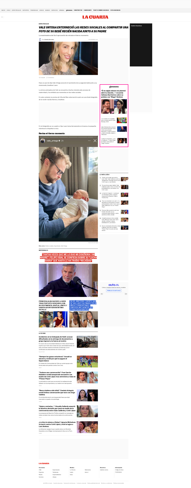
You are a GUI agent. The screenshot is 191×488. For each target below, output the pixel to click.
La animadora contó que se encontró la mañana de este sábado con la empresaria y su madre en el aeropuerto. (55, 382)
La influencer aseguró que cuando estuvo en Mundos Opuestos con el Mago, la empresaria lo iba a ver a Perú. (55, 430)
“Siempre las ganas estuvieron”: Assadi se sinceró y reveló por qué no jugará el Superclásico (55, 359)
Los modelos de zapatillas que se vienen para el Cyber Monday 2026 (108, 120)
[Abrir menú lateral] (2, 17)
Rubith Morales (49, 39)
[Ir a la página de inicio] (95, 17)
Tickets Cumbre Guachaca (101, 10)
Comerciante (88, 10)
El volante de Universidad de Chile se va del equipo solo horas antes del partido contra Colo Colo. (56, 364)
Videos (41, 10)
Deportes (26, 10)
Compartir (42, 77)
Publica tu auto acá (113, 290)
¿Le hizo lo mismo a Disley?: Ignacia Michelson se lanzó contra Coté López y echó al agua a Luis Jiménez (57, 424)
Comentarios (51, 77)
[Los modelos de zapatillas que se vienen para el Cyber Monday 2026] (122, 121)
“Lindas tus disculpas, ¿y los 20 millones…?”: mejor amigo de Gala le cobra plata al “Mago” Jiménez (108, 141)
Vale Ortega (64, 246)
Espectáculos (16, 10)
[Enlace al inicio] (114, 87)
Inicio (3, 10)
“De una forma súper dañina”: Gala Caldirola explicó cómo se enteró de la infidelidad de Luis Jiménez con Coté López (111, 188)
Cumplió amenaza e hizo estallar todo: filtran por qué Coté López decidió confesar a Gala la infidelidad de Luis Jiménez (110, 220)
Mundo (47, 10)
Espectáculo (57, 246)
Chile (8, 10)
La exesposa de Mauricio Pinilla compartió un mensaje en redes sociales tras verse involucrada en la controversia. (56, 414)
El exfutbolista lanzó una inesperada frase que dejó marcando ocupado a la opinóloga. (54, 398)
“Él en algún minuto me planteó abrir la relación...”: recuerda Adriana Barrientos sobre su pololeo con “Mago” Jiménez (113, 94)
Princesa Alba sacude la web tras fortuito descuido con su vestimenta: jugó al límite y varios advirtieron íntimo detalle (53, 305)
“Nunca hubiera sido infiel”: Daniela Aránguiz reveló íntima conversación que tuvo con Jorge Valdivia (57, 392)
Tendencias (34, 10)
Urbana (61, 10)
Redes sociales (49, 246)
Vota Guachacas (115, 10)
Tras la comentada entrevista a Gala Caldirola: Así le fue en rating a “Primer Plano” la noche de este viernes (111, 228)
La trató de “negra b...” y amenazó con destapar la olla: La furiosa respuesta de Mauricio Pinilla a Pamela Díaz (110, 195)
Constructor (78, 10)
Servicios (54, 10)
